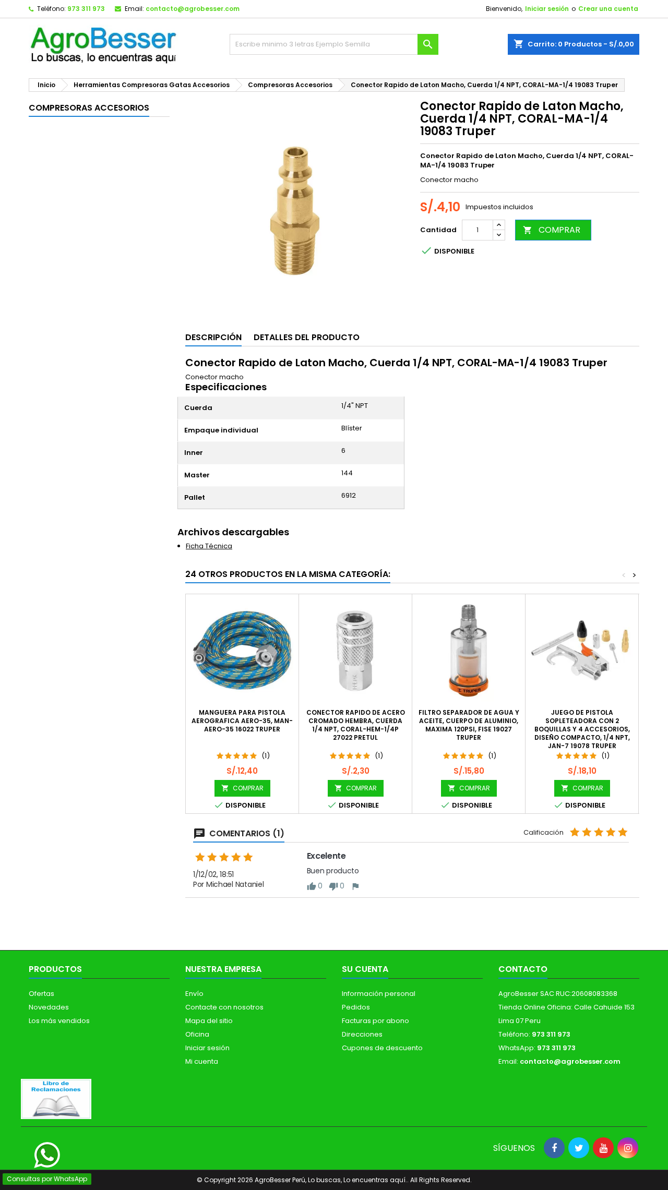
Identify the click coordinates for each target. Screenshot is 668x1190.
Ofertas (41, 994)
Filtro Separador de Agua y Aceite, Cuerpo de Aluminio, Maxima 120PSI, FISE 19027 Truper (469, 725)
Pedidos (356, 1007)
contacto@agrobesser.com (193, 8)
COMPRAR (551, 230)
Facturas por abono (375, 1021)
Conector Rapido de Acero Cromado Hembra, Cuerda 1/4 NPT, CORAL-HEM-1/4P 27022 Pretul (355, 725)
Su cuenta (365, 969)
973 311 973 (86, 8)
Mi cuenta (201, 1061)
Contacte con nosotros (224, 1007)
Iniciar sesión (547, 8)
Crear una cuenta (608, 8)
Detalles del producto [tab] (307, 337)
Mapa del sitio (209, 1021)
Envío (194, 994)
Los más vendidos (59, 1021)
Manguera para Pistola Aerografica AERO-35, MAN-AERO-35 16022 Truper (242, 721)
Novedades (49, 1007)
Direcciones (362, 1034)
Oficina (197, 1034)
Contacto (522, 969)
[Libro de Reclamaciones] (56, 1098)
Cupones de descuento (382, 1048)
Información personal (378, 994)
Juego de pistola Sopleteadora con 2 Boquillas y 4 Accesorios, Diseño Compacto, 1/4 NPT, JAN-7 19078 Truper (582, 729)
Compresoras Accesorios (89, 108)
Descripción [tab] (213, 337)
